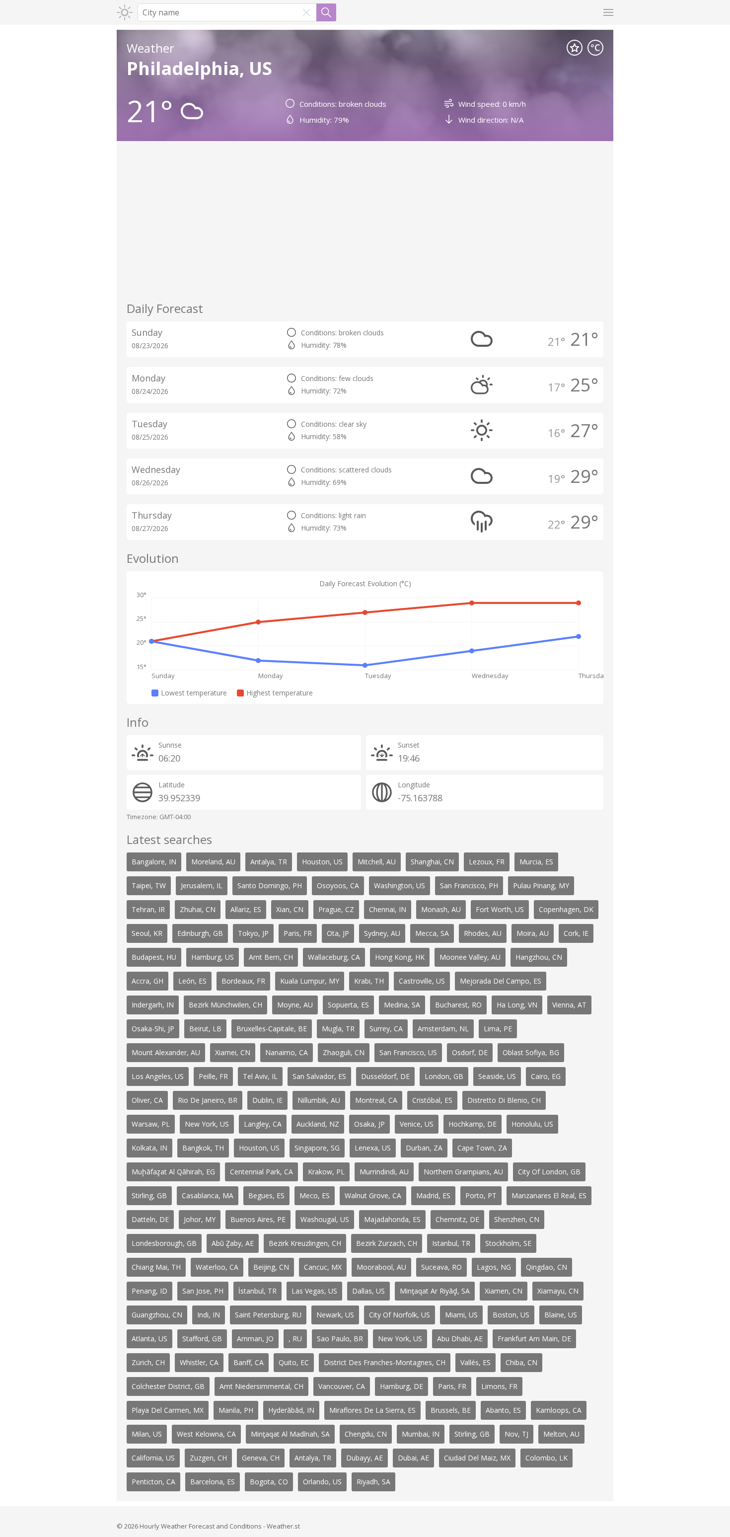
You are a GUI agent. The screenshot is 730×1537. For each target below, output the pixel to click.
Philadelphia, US (199, 68)
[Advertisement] (365, 220)
